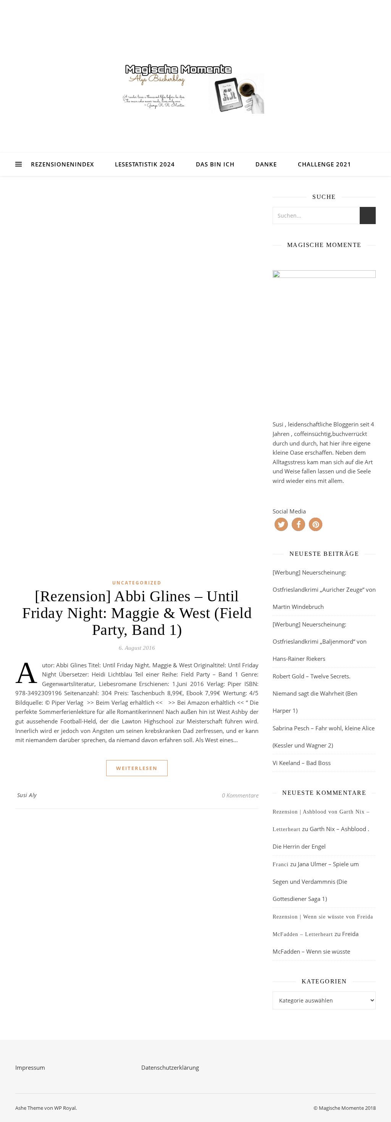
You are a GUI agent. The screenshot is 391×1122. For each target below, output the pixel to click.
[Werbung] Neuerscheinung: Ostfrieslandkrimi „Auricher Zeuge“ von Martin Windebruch (324, 589)
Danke (266, 164)
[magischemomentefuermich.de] (195, 86)
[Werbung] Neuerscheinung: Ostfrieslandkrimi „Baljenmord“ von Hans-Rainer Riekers (320, 641)
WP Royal (65, 1107)
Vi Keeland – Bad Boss (302, 763)
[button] (281, 524)
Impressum (30, 1067)
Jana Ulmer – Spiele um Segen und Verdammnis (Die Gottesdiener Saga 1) (316, 881)
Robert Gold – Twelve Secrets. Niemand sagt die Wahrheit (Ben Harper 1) (315, 693)
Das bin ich (215, 164)
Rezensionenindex (62, 164)
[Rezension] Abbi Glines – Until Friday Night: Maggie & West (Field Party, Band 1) (137, 613)
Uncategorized (137, 583)
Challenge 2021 (324, 164)
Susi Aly (27, 795)
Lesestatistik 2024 (145, 164)
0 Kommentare (240, 795)
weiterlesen (137, 768)
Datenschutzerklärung (170, 1067)
